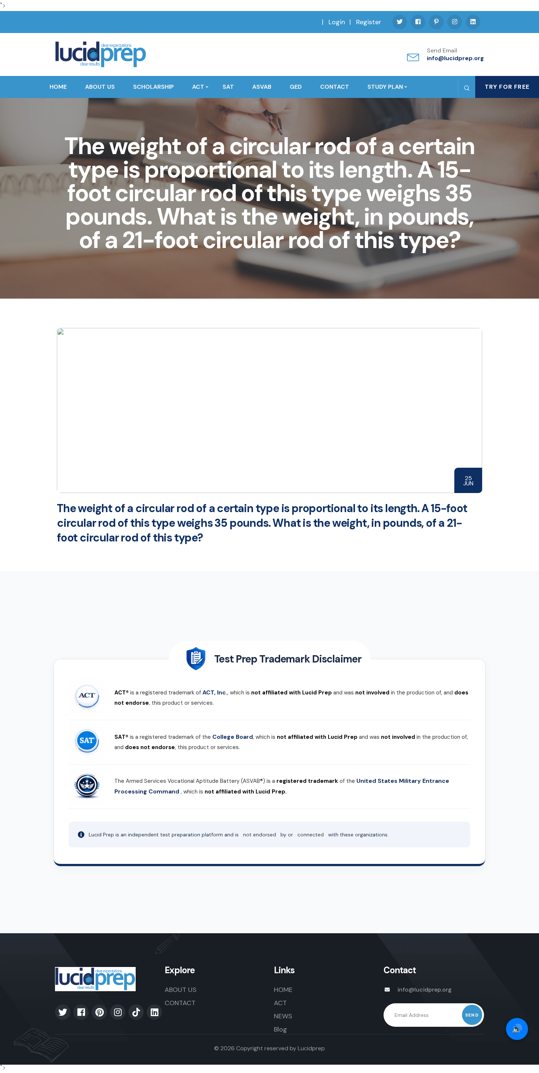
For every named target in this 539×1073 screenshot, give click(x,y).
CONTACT (334, 87)
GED (296, 87)
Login (337, 22)
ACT (198, 87)
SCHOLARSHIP (153, 87)
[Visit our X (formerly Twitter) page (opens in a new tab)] (399, 22)
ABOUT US (100, 87)
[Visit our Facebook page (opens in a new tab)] (418, 22)
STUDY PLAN (385, 87)
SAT (228, 87)
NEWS (283, 1016)
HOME (58, 87)
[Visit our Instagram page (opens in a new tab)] (454, 22)
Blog (280, 1029)
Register (368, 22)
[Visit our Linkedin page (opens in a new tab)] (473, 22)
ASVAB (261, 87)
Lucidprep (311, 1048)
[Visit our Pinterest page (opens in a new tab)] (436, 22)
